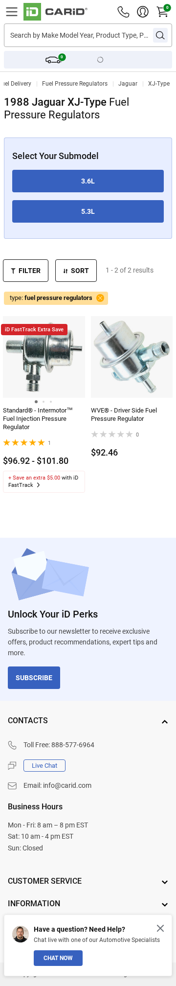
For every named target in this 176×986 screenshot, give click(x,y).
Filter (30, 271)
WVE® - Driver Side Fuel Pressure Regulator (124, 414)
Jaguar (127, 83)
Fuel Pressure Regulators (75, 83)
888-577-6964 (72, 745)
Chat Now (58, 958)
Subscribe (34, 678)
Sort (80, 271)
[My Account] (143, 11)
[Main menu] (11, 11)
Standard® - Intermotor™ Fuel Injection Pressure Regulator (38, 419)
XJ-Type (159, 83)
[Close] (160, 928)
